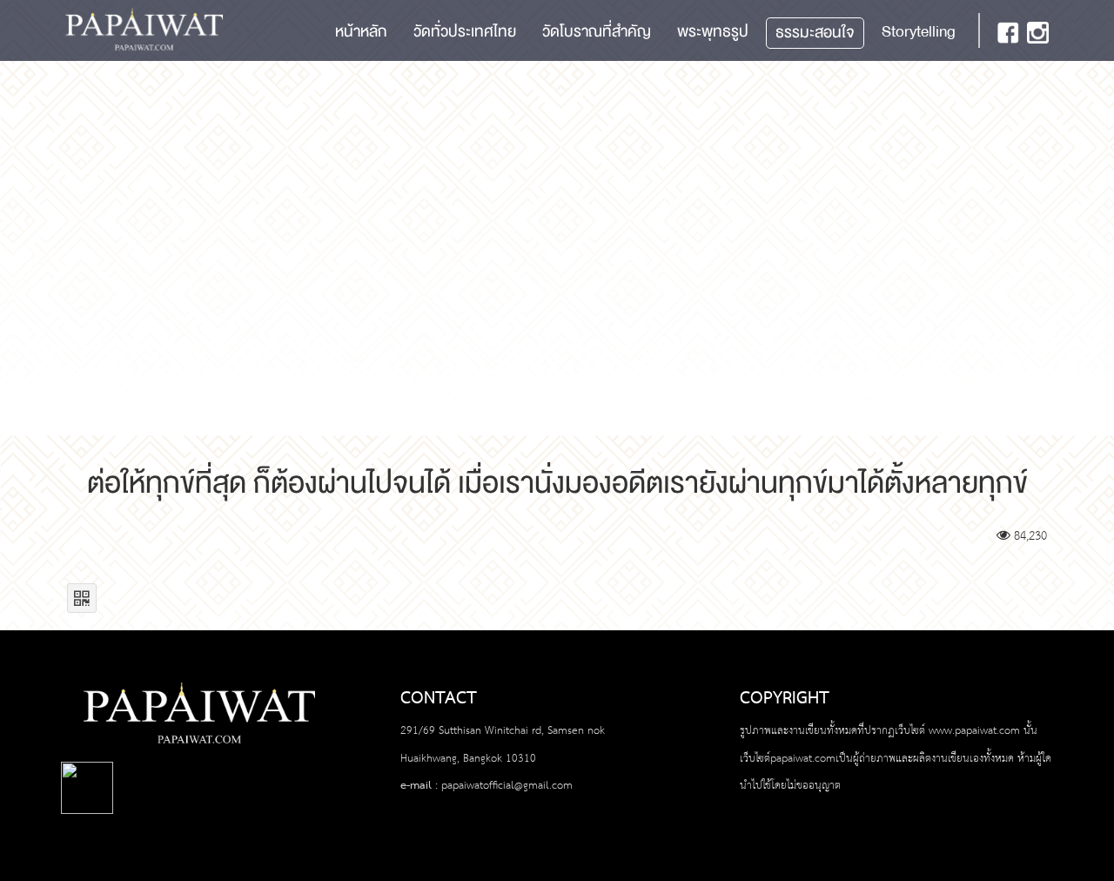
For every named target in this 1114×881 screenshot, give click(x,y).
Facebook (1008, 33)
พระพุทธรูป (712, 31)
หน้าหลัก (361, 31)
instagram (1038, 33)
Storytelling (919, 31)
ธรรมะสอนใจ (815, 32)
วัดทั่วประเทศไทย (464, 31)
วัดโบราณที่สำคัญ (596, 31)
